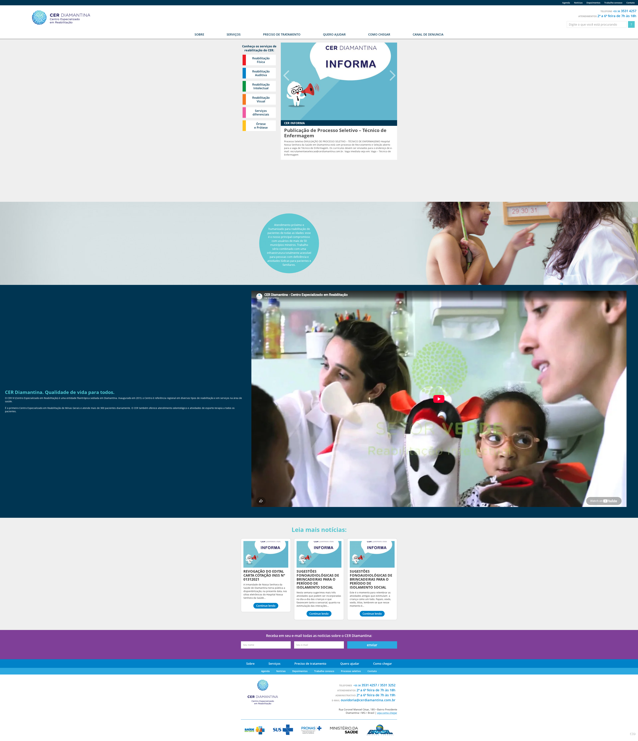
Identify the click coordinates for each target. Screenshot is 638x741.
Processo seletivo (351, 671)
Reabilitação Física (261, 60)
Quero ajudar (334, 34)
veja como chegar (387, 712)
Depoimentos (593, 2)
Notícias (578, 2)
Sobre (250, 664)
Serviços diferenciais (261, 112)
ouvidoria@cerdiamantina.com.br (368, 700)
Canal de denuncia (428, 34)
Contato (630, 2)
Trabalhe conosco (613, 2)
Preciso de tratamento (281, 34)
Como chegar (379, 34)
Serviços (274, 664)
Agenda (566, 2)
